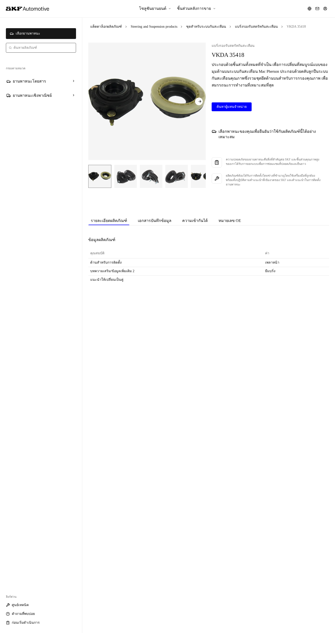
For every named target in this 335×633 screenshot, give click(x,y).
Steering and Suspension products (154, 26)
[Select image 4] (176, 176)
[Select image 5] (202, 176)
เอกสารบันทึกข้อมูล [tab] (154, 221)
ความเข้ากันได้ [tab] (195, 221)
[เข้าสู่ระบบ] (325, 8)
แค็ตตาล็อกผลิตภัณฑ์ (106, 26)
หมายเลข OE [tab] (230, 221)
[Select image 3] (151, 176)
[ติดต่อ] (317, 8)
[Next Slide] (199, 101)
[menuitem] (155, 8)
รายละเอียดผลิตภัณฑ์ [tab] (109, 221)
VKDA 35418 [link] (296, 26)
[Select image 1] (99, 176)
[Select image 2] (125, 176)
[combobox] (41, 48)
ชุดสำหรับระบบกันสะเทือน (206, 26)
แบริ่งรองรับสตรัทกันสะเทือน (256, 26)
